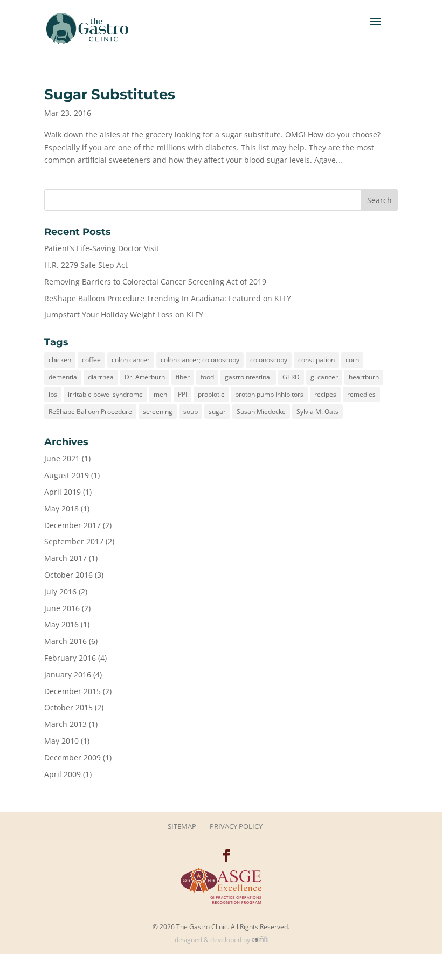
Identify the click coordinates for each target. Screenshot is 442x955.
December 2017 (72, 525)
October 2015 (68, 707)
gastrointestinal (248, 377)
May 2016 (61, 624)
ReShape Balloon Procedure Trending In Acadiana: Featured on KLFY (167, 298)
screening (157, 411)
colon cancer (131, 359)
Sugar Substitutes (109, 94)
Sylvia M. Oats (317, 411)
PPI (182, 394)
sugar (217, 411)
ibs (53, 394)
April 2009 (62, 774)
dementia (63, 377)
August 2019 (66, 475)
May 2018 (61, 508)
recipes (325, 394)
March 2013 (65, 724)
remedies (361, 394)
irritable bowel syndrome (105, 394)
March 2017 (65, 558)
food (207, 377)
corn (352, 359)
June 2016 (62, 608)
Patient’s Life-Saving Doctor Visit (101, 248)
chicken (60, 359)
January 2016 (67, 674)
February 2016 (70, 658)
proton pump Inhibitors (269, 394)
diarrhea (101, 377)
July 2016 (60, 591)
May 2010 (61, 741)
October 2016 (68, 575)
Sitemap (182, 826)
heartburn (364, 377)
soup (190, 411)
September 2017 (73, 541)
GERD (291, 377)
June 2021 (62, 458)
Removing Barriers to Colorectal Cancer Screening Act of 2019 (155, 281)
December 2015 (72, 691)
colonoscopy (268, 359)
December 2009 (72, 757)
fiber (183, 377)
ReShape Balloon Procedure (90, 411)
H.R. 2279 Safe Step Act (86, 265)
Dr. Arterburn (145, 377)
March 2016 (65, 641)
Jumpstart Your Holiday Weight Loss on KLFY (123, 314)
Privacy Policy (236, 826)
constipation (316, 359)
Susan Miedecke (261, 411)
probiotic (211, 394)
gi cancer (324, 377)
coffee (91, 359)
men (160, 394)
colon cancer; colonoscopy (200, 359)
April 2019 (62, 492)
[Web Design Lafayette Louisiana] (260, 939)
